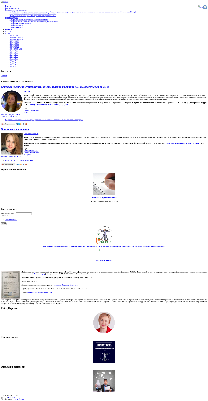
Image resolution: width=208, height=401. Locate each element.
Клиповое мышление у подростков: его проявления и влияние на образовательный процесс (55, 86)
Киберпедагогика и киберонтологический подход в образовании (34, 22)
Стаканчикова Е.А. (31, 151)
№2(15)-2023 (14, 41)
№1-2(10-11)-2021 (16, 49)
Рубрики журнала (11, 18)
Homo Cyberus (19, 399)
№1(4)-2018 (14, 61)
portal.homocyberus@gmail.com (39, 292)
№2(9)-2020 (14, 51)
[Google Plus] (26, 124)
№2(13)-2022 (14, 45)
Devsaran (11, 397)
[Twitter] (19, 124)
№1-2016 (13, 66)
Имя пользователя (8, 213)
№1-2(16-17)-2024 (16, 39)
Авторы (8, 31)
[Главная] (4, 2)
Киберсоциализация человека (21, 23)
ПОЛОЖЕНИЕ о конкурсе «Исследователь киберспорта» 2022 (33, 16)
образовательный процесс (10, 114)
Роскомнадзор (39, 274)
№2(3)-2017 (14, 62)
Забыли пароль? (11, 220)
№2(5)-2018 (14, 59)
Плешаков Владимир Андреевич (66, 285)
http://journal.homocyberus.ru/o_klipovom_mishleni (181, 143)
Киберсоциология (16, 27)
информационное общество (11, 156)
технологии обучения (9, 116)
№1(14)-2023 (14, 43)
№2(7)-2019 (14, 55)
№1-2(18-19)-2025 (16, 37)
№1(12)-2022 (14, 47)
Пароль (4, 216)
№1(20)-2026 (14, 35)
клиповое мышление (31, 110)
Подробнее (44, 120)
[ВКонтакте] (17, 124)
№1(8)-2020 (14, 53)
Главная (8, 6)
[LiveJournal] (24, 124)
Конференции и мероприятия (16, 10)
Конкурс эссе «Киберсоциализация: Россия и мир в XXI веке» (33, 14)
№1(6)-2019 (14, 57)
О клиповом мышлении (15, 129)
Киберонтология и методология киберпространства (29, 20)
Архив (7, 33)
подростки (27, 112)
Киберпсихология (16, 25)
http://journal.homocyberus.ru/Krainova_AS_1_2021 (49, 105)
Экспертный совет (12, 8)
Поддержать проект (104, 260)
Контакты (8, 29)
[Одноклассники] (21, 124)
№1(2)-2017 (14, 64)
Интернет (27, 154)
